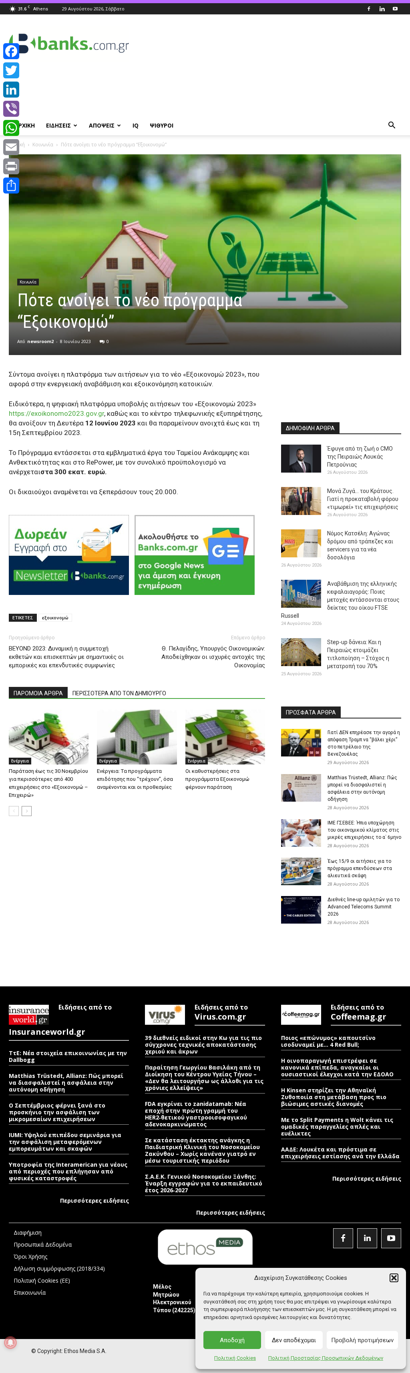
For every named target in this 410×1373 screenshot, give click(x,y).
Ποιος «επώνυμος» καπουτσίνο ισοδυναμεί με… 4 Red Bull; (328, 1041)
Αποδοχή (232, 1340)
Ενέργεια (20, 761)
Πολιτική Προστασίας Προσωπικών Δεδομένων (325, 1358)
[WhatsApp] (11, 128)
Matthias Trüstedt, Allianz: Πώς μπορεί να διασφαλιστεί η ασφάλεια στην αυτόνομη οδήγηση (66, 1082)
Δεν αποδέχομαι (294, 1340)
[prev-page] (14, 811)
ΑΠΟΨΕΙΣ (102, 125)
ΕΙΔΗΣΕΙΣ (58, 125)
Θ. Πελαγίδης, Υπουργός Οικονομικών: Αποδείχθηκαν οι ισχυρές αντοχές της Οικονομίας (213, 657)
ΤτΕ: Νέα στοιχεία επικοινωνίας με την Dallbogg (68, 1056)
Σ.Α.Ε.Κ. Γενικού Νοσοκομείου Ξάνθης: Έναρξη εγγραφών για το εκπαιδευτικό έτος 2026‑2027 (203, 1183)
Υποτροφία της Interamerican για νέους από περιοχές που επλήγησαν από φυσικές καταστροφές (68, 1171)
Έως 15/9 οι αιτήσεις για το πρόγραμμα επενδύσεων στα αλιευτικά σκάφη (360, 868)
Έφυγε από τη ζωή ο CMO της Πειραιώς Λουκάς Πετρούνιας (360, 456)
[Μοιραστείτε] (11, 185)
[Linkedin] (382, 8)
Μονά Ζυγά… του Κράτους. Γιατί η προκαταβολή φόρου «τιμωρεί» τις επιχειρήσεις (362, 499)
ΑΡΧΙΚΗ (24, 125)
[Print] (11, 166)
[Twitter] (11, 70)
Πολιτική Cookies (235, 1358)
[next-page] (27, 811)
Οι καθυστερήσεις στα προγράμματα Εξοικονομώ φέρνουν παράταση (217, 779)
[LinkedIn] (11, 89)
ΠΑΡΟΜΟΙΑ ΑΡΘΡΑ (38, 693)
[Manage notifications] (10, 1342)
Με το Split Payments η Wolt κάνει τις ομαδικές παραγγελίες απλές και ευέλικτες (337, 1126)
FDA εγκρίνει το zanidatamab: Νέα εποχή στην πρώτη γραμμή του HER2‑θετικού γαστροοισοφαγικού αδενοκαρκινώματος (196, 1114)
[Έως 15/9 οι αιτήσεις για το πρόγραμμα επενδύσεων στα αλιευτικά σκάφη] (301, 871)
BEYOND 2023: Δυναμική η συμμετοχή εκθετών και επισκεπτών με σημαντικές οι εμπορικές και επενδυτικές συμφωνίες (66, 657)
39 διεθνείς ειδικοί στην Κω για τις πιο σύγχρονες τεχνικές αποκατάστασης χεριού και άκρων (203, 1044)
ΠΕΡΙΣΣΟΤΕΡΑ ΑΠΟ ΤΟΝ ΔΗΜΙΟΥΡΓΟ (119, 693)
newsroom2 (40, 341)
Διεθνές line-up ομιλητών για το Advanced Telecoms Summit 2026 (364, 907)
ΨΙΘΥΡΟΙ (161, 125)
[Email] (11, 147)
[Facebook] (369, 8)
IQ (136, 125)
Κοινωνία (42, 144)
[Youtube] (395, 8)
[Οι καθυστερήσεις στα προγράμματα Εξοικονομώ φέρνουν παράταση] (225, 737)
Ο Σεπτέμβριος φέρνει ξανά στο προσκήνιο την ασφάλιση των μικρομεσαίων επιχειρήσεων (57, 1112)
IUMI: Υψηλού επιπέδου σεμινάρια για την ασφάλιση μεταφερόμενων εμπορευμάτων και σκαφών (65, 1141)
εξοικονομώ (55, 618)
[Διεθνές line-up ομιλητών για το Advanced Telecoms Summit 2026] (301, 910)
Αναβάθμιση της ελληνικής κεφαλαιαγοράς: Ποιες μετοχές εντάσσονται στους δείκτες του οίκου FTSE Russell (340, 600)
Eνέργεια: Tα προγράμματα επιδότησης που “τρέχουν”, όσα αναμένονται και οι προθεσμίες (135, 779)
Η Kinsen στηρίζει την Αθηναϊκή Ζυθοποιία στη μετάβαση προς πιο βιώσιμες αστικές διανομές (333, 1097)
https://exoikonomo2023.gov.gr (56, 413)
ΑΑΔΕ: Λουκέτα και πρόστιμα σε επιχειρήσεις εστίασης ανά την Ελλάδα (340, 1152)
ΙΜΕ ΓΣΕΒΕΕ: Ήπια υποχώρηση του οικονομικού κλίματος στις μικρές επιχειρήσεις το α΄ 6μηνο (364, 830)
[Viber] (11, 108)
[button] (394, 1278)
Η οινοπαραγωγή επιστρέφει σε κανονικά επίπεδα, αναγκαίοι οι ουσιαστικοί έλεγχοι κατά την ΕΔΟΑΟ (337, 1067)
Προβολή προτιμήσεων (362, 1340)
